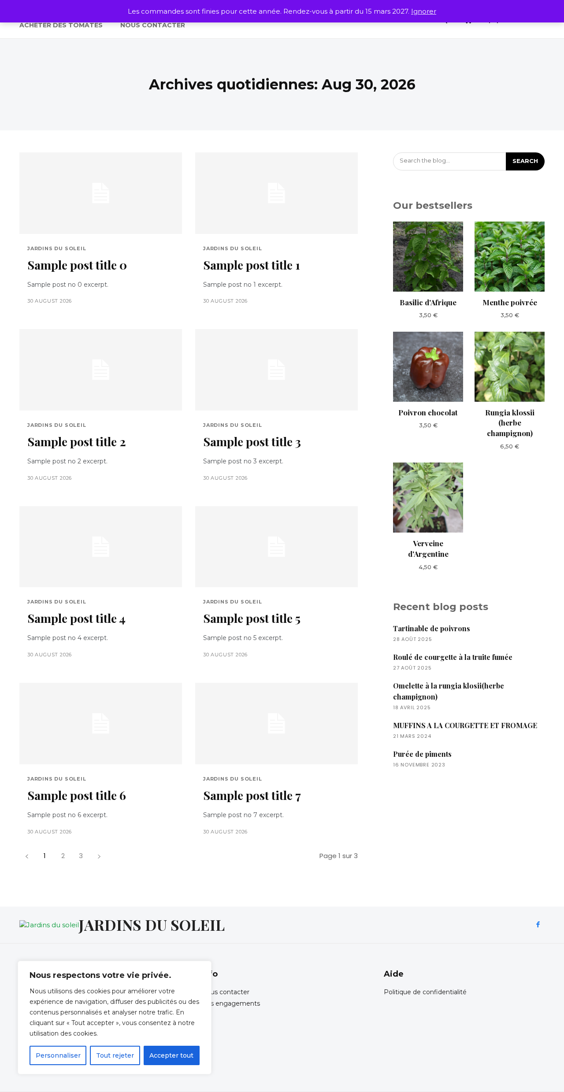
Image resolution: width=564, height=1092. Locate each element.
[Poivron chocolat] (428, 367)
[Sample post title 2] (100, 370)
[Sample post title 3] (276, 370)
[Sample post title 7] (276, 723)
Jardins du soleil (56, 248)
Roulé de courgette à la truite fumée (452, 657)
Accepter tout (171, 1055)
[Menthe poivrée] (510, 257)
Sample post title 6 (76, 795)
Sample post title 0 (77, 265)
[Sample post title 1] (276, 193)
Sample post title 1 (251, 265)
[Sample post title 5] (276, 547)
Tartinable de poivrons (431, 628)
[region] (115, 1017)
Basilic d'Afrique (428, 302)
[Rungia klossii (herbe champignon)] (510, 367)
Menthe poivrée (509, 302)
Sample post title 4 (76, 618)
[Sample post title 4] (100, 547)
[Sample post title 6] (100, 723)
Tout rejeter (115, 1055)
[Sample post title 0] (100, 193)
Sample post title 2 (76, 441)
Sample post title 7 (252, 795)
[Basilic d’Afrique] (428, 257)
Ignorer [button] (423, 11)
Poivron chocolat (428, 412)
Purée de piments (422, 754)
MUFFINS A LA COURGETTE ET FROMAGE (465, 725)
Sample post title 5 (252, 618)
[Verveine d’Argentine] (428, 498)
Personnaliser (58, 1055)
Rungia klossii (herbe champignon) (509, 422)
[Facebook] (538, 925)
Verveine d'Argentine (428, 548)
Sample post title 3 (252, 441)
